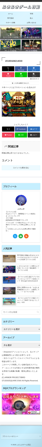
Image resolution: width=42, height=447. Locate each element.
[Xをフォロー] (15, 236)
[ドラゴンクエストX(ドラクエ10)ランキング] (21, 414)
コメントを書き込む (21, 168)
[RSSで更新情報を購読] (26, 236)
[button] (34, 74)
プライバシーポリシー (10, 436)
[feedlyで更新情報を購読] (20, 236)
